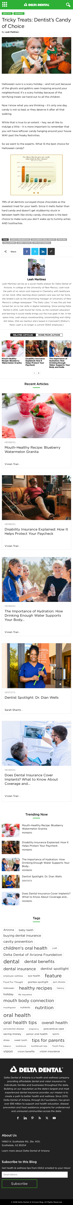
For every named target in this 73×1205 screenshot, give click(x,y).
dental (11, 961)
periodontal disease (13, 1028)
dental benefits (39, 961)
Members (19, 13)
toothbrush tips (39, 1046)
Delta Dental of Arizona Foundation (32, 954)
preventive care (54, 1028)
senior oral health (37, 1034)
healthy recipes (35, 988)
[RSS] (40, 1118)
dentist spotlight (55, 968)
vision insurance (50, 1051)
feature (62, 240)
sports (55, 1034)
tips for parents (41, 243)
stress (6, 1040)
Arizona (8, 929)
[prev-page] (34, 373)
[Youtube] (54, 1118)
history (60, 988)
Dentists (7, 13)
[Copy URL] (51, 251)
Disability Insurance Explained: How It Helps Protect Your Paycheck (35, 361)
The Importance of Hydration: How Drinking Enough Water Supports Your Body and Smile (59, 362)
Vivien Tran (12, 464)
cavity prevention (20, 240)
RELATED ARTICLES (23, 335)
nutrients (25, 1007)
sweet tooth (24, 243)
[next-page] (38, 373)
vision (8, 1051)
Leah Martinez (12, 32)
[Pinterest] (33, 1118)
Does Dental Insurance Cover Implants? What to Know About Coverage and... (31, 779)
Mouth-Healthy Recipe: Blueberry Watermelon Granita (12, 360)
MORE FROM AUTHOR (49, 335)
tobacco (7, 1046)
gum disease (59, 982)
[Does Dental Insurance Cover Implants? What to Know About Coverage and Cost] (36, 743)
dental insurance (19, 968)
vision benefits (26, 1051)
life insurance (25, 994)
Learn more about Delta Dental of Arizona (26, 1150)
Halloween (9, 243)
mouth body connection (28, 1000)
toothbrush (21, 1046)
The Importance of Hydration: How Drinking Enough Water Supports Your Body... (34, 615)
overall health (55, 1022)
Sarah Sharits (13, 709)
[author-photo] (36, 267)
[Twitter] (34, 251)
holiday (8, 994)
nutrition (44, 1007)
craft (54, 948)
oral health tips (20, 1022)
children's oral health (43, 240)
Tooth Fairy (58, 1046)
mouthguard (9, 1007)
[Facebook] (26, 251)
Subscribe (19, 1184)
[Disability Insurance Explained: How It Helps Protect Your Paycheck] (36, 348)
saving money (12, 1034)
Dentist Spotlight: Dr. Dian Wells (31, 697)
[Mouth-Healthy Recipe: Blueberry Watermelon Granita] (13, 348)
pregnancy (34, 1029)
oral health (17, 1015)
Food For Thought (13, 982)
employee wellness (13, 975)
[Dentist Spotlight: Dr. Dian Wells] (36, 665)
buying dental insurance (22, 935)
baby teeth (26, 930)
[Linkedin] (43, 251)
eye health (34, 975)
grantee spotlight (38, 982)
